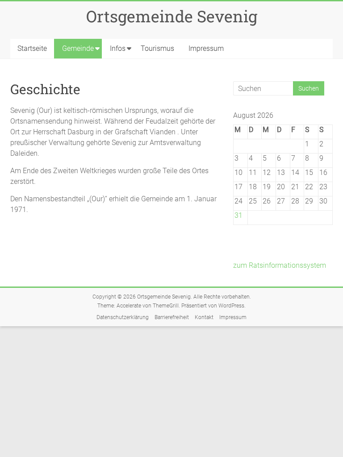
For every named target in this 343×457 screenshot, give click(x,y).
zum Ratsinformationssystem (279, 265)
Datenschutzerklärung (122, 317)
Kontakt (204, 317)
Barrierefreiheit (172, 317)
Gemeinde (78, 48)
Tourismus (157, 48)
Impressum (206, 48)
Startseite (32, 48)
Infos (117, 48)
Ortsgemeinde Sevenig (171, 16)
